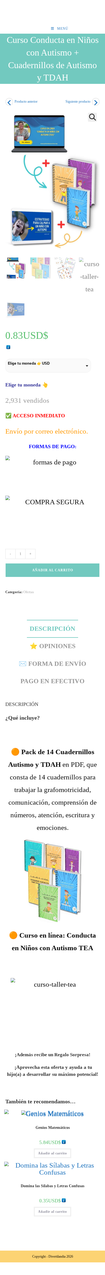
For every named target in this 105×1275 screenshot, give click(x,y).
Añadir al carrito (52, 570)
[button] (92, 117)
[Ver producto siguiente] (96, 102)
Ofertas (28, 592)
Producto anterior (26, 101)
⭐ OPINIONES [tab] (53, 646)
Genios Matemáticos (53, 1128)
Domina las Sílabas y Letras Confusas (52, 1186)
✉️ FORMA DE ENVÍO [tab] (52, 663)
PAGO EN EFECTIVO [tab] (52, 681)
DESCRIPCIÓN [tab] (52, 628)
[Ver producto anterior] (9, 102)
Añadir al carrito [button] (52, 1153)
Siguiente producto (78, 101)
